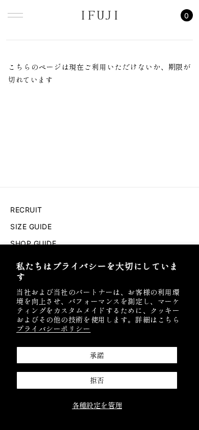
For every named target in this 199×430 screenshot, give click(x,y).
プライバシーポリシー (53, 329)
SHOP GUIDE (33, 243)
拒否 (97, 380)
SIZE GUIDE (31, 226)
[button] (15, 15)
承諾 (97, 355)
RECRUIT (26, 209)
